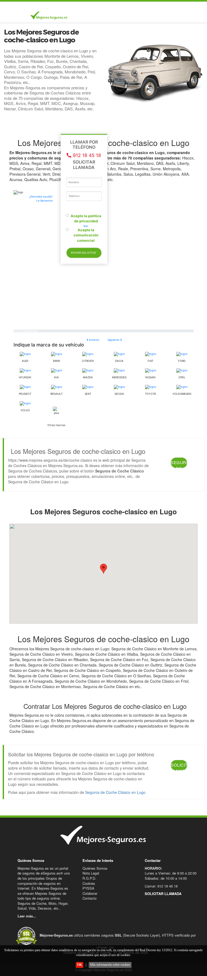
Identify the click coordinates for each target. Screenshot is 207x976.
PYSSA (88, 888)
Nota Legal (90, 873)
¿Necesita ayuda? (41, 198)
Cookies (88, 883)
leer (86, 225)
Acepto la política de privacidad (86, 218)
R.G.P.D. (89, 878)
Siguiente (114, 339)
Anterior (93, 339)
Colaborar (89, 893)
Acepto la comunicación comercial (86, 235)
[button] (103, 569)
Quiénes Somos (95, 868)
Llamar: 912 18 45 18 (161, 886)
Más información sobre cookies (110, 965)
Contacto (89, 898)
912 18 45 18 (87, 155)
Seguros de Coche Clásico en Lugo (115, 792)
